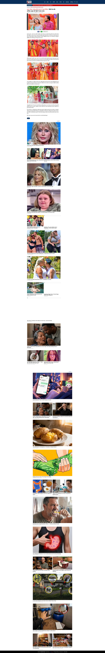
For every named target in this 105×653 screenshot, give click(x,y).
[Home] (45, 2)
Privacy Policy (56, 651)
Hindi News (28, 7)
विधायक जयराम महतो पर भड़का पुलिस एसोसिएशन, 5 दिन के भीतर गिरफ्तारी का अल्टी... (46, 5)
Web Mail (65, 651)
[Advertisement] (65, 19)
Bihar (28, 118)
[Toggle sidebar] (77, 2)
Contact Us (61, 651)
